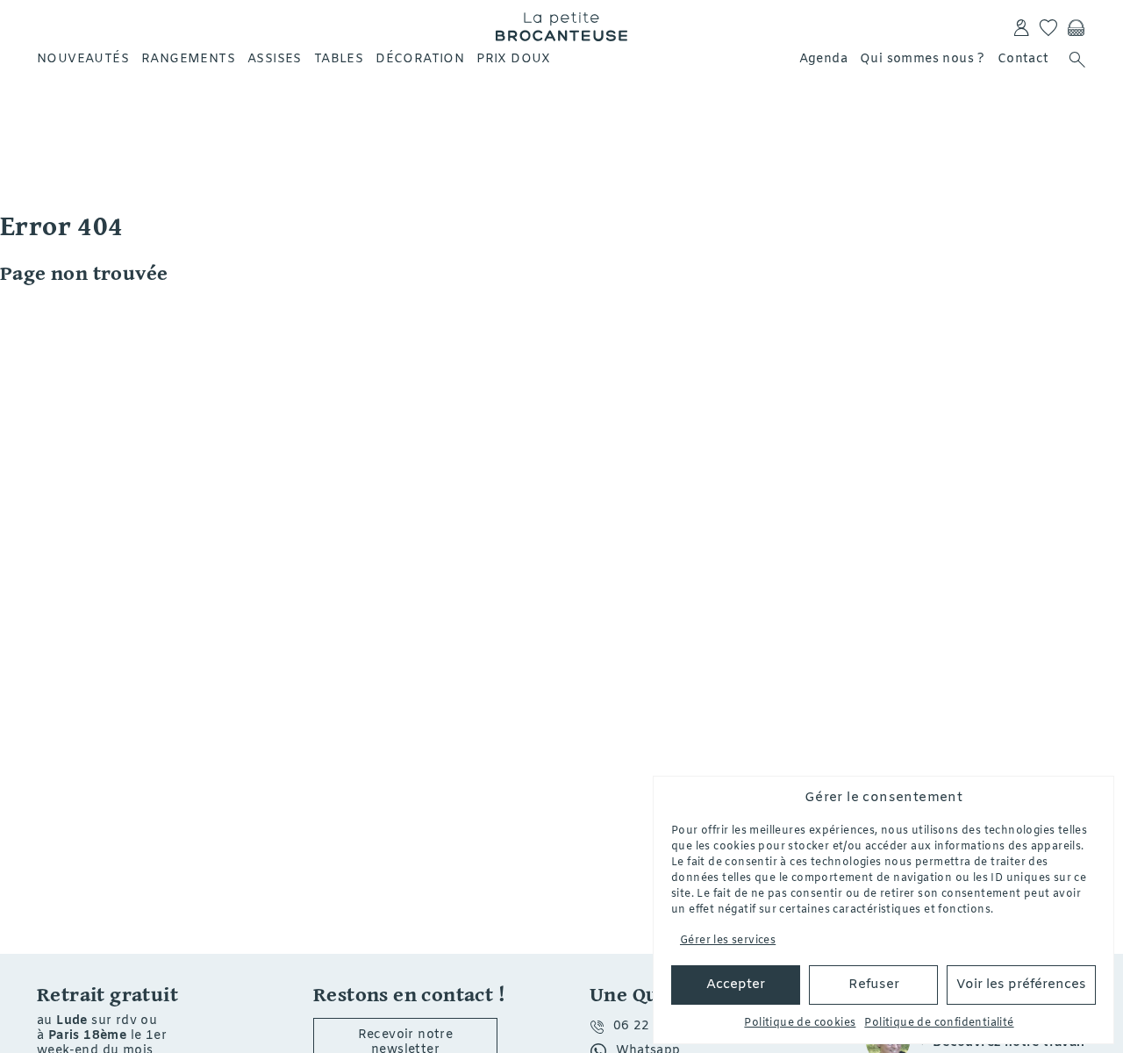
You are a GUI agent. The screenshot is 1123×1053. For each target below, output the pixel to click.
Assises (274, 59)
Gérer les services (728, 941)
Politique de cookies (799, 1023)
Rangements (188, 59)
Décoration (420, 59)
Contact (1023, 59)
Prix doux (513, 59)
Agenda (823, 59)
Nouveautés (83, 59)
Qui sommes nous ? (922, 59)
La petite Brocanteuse (561, 26)
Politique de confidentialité (938, 1023)
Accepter (735, 984)
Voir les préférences (1021, 984)
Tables (338, 59)
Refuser (873, 984)
